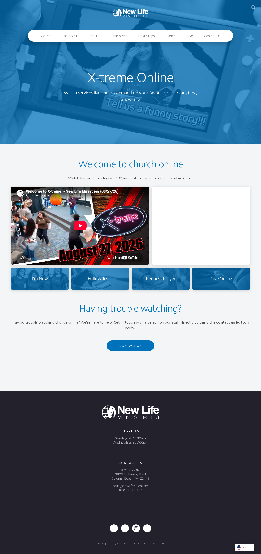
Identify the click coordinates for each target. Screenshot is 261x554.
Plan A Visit (69, 36)
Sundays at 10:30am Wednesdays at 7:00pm (130, 440)
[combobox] (244, 547)
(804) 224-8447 (130, 490)
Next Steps (146, 36)
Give (190, 36)
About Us (95, 36)
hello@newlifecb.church (130, 486)
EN (244, 547)
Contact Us (212, 36)
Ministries (120, 36)
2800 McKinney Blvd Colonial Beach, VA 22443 (131, 476)
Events (170, 36)
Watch (45, 36)
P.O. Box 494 (130, 470)
